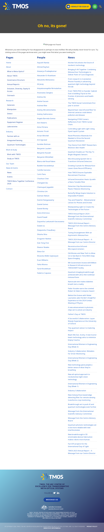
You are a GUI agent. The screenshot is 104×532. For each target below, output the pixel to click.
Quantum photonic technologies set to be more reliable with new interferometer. (82, 427)
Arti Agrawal (42, 140)
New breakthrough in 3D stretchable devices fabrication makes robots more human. (80, 437)
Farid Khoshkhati (44, 268)
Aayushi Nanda (43, 62)
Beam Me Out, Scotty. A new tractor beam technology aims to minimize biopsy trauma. (82, 337)
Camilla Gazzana (43, 170)
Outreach (11, 95)
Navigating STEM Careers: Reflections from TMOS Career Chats (80, 122)
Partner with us (13, 136)
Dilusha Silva (42, 234)
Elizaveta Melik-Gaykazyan (47, 256)
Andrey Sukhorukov (45, 114)
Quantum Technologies (16, 145)
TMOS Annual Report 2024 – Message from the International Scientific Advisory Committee (81, 216)
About (8, 67)
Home (8, 62)
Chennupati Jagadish (45, 187)
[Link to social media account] (54, 493)
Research (9, 100)
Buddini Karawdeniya (45, 165)
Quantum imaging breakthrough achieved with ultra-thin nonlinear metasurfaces (81, 274)
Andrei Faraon (42, 101)
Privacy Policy (92, 526)
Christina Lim (42, 191)
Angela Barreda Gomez (46, 118)
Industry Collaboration (77, 390)
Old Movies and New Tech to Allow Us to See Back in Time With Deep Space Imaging (81, 255)
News (9, 172)
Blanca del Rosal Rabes (46, 161)
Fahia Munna (42, 264)
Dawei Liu (41, 226)
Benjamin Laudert (44, 148)
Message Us (52, 500)
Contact (9, 189)
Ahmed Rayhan (43, 67)
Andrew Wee (42, 105)
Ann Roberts (42, 123)
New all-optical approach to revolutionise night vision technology (79, 377)
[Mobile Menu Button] (94, 6)
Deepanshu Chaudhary (46, 230)
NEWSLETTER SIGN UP (80, 6)
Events (9, 177)
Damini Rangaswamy (45, 200)
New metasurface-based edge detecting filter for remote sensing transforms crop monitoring (81, 397)
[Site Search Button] (100, 6)
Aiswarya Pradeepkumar (47, 71)
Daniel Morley (42, 208)
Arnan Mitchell (43, 135)
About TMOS (12, 76)
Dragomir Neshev (44, 238)
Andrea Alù (41, 97)
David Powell (42, 217)
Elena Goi (40, 251)
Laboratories (12, 126)
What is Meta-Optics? (15, 71)
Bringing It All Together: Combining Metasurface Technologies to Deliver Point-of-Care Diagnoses (82, 72)
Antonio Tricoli (43, 131)
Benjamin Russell (44, 153)
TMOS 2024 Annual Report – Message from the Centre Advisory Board (82, 225)
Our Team (10, 164)
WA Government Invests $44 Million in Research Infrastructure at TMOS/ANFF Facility (82, 265)
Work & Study (11, 150)
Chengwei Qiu (42, 183)
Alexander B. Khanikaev (46, 75)
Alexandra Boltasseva (45, 80)
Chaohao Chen (43, 178)
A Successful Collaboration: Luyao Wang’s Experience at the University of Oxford (82, 321)
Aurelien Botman (43, 144)
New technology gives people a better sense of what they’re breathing (80, 367)
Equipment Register (15, 122)
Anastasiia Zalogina (45, 93)
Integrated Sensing (14, 140)
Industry (9, 131)
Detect (9, 113)
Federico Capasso (44, 273)
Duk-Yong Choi (43, 243)
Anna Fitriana (42, 127)
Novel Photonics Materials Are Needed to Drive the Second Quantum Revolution (80, 138)
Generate (11, 105)
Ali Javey (40, 84)
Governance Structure (16, 80)
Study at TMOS (13, 158)
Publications (12, 118)
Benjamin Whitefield (45, 157)
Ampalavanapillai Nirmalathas (49, 88)
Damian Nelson (43, 196)
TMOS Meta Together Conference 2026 (20, 182)
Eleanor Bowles (43, 247)
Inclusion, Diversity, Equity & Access (18, 89)
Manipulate (11, 109)
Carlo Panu (41, 174)
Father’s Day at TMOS (77, 314)
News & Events (12, 168)
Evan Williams (42, 260)
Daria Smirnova (43, 213)
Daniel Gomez (42, 204)
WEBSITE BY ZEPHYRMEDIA (52, 528)
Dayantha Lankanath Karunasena (50, 221)
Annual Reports (13, 84)
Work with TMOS (14, 154)
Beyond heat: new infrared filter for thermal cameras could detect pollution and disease (82, 112)
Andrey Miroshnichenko (46, 110)
